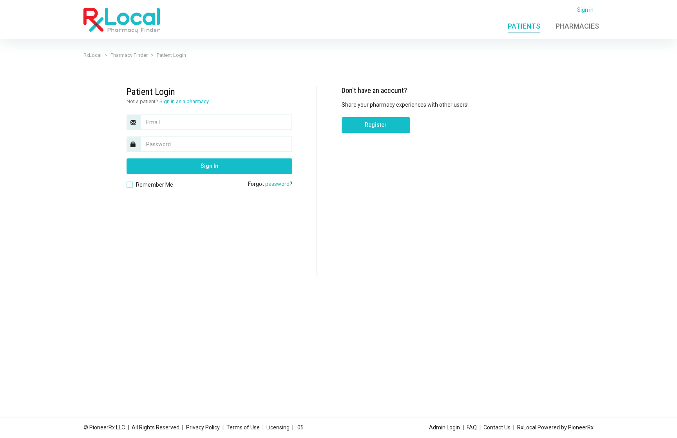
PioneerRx (581, 427)
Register (376, 125)
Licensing (278, 427)
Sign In (209, 166)
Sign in (585, 10)
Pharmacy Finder (129, 55)
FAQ (472, 427)
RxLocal (92, 55)
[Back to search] (121, 20)
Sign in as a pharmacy (184, 101)
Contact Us (496, 427)
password (277, 184)
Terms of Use (243, 427)
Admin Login (444, 427)
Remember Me (154, 185)
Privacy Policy (203, 427)
